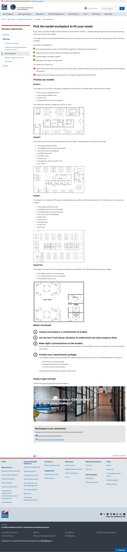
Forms (67, 477)
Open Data (27, 493)
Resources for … (8, 467)
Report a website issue (52, 465)
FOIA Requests (70, 536)
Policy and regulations (57, 14)
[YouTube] (114, 514)
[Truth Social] (111, 514)
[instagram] (117, 514)
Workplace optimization (25, 19)
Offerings (38, 19)
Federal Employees (8, 479)
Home (3, 19)
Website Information (93, 462)
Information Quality (31, 489)
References (69, 462)
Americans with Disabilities (11, 471)
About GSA (110, 14)
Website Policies (7, 536)
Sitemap (88, 469)
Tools (108, 462)
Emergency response (31, 475)
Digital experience (30, 471)
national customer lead (50, 383)
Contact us (48, 462)
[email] (124, 514)
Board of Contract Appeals (106, 532)
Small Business (7, 502)
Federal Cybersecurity (31, 479)
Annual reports (70, 465)
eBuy (108, 465)
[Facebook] (101, 514)
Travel (86, 14)
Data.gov (89, 478)
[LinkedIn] (108, 514)
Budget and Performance (73, 469)
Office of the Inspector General (43, 536)
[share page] (37, 456)
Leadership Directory (51, 474)
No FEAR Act (69, 532)
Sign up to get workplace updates (49, 436)
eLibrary (109, 469)
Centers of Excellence (31, 467)
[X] (104, 514)
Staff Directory (49, 478)
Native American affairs (9, 487)
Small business (75, 14)
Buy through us (9, 14)
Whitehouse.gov (91, 482)
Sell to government (26, 14)
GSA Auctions (110, 484)
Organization (49, 471)
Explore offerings (43, 408)
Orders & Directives (71, 473)
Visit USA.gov (46, 541)
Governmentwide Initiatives (30, 463)
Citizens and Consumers (10, 475)
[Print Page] (34, 456)
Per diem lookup (93, 8)
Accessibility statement (10, 532)
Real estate (41, 14)
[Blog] (121, 514)
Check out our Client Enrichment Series (51, 440)
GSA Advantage (111, 480)
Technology (97, 14)
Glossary (122, 550)
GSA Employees (7, 483)
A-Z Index (89, 465)
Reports (36, 532)
